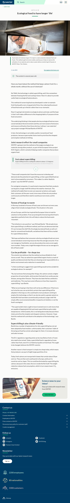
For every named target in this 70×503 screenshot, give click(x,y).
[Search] (18, 2)
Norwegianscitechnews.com (51, 70)
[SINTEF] (7, 2)
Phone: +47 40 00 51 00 (9, 412)
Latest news (7, 6)
